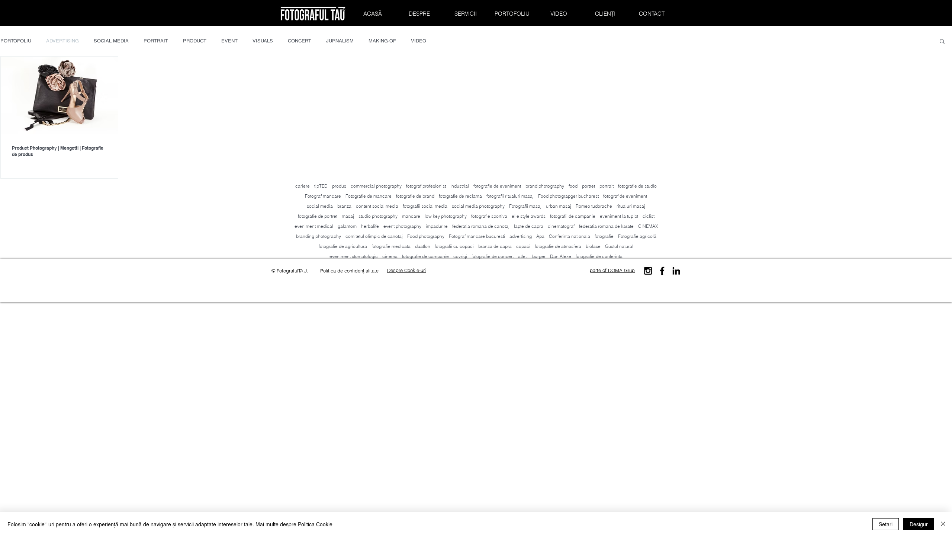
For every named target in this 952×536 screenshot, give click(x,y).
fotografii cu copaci (454, 246)
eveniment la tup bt (619, 216)
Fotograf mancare (323, 196)
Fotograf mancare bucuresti (477, 236)
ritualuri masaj (631, 206)
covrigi (460, 256)
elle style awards (529, 216)
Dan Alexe (560, 256)
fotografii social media (425, 206)
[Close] (943, 524)
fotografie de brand (415, 196)
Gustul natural (619, 246)
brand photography (544, 186)
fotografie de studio (637, 186)
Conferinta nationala (569, 236)
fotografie (604, 236)
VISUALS (263, 41)
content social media (377, 206)
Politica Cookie (315, 524)
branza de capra (495, 246)
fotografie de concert (493, 256)
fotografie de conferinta (599, 256)
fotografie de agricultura (343, 246)
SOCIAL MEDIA (111, 41)
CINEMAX (648, 226)
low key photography (446, 216)
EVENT (229, 41)
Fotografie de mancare (368, 196)
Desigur (919, 524)
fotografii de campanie (572, 216)
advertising (520, 236)
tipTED (321, 186)
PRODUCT (194, 41)
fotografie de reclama (460, 196)
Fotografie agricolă (637, 236)
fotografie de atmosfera (558, 246)
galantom (347, 226)
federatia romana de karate (606, 226)
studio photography (378, 216)
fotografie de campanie (425, 256)
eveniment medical (314, 226)
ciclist (648, 216)
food (573, 186)
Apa (540, 236)
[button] (942, 42)
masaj (348, 216)
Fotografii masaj (525, 206)
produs (339, 186)
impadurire (437, 226)
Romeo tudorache (594, 206)
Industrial (459, 186)
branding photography (318, 236)
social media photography (478, 206)
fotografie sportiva (489, 216)
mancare (411, 216)
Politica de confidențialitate (349, 271)
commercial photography (376, 186)
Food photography (425, 236)
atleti (523, 256)
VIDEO (418, 41)
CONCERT (299, 41)
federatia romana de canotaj (480, 226)
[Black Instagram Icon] (648, 270)
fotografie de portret (317, 216)
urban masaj (558, 206)
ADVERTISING (62, 41)
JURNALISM (340, 41)
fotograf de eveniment (625, 196)
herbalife (370, 226)
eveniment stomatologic (353, 256)
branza (344, 206)
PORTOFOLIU (15, 41)
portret (588, 186)
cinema (390, 256)
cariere (302, 186)
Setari (885, 524)
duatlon (422, 246)
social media (320, 206)
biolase (593, 246)
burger (539, 256)
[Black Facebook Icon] (662, 270)
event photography (402, 226)
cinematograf (561, 226)
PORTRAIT (156, 41)
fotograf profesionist (426, 186)
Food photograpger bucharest (568, 196)
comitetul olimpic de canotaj (374, 236)
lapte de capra (528, 226)
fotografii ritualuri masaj (510, 196)
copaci (523, 246)
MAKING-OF (382, 41)
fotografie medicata (391, 246)
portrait (606, 186)
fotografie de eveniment (497, 186)
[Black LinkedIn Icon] (676, 270)
